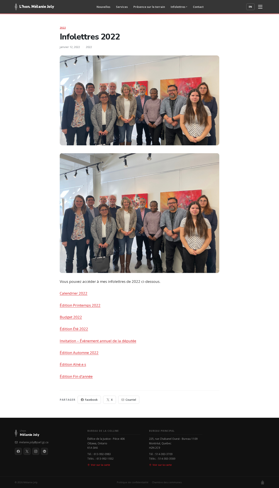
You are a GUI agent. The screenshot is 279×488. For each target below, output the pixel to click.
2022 (63, 27)
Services (122, 7)
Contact (198, 7)
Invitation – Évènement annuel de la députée (98, 340)
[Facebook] (18, 451)
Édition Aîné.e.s (73, 364)
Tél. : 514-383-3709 (160, 454)
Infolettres (179, 7)
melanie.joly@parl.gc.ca (33, 442)
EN (250, 6)
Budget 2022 (71, 317)
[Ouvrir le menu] (260, 7)
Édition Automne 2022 (79, 352)
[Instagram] (35, 451)
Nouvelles (103, 7)
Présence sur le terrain (149, 7)
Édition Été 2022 (74, 328)
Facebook (91, 400)
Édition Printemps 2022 (80, 305)
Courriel (131, 400)
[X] (27, 451)
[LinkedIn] (44, 451)
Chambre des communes (167, 482)
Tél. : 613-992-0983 (99, 454)
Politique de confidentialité (132, 482)
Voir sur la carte (100, 464)
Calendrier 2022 (73, 293)
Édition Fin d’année (76, 376)
